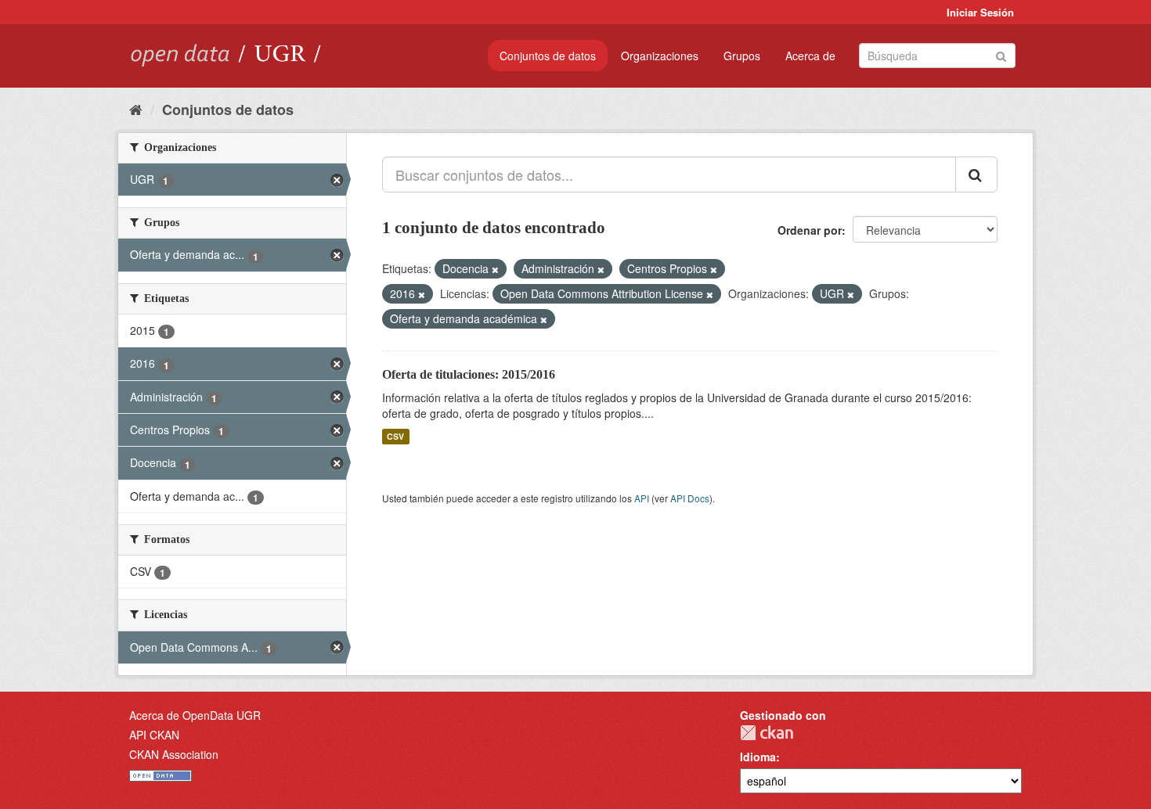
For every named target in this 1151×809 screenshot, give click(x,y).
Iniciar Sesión (980, 12)
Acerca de (810, 55)
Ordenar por (810, 230)
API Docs (689, 498)
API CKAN (154, 734)
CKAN (766, 733)
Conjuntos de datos (548, 55)
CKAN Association (173, 754)
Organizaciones (659, 55)
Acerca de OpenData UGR (195, 715)
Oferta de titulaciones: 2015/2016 (468, 374)
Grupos (741, 55)
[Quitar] (495, 269)
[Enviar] (1001, 54)
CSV (395, 436)
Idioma (758, 756)
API (641, 498)
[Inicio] (136, 109)
